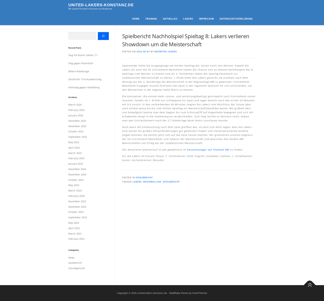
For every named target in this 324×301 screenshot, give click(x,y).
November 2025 (77, 126)
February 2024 (76, 196)
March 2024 (75, 190)
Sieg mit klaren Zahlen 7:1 (83, 55)
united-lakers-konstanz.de (101, 5)
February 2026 (76, 110)
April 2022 (74, 228)
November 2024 (77, 174)
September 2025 (77, 136)
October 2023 (76, 212)
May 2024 (73, 185)
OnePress (174, 293)
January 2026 (75, 115)
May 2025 (73, 142)
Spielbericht (144, 177)
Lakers (188, 19)
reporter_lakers (165, 51)
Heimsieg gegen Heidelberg (84, 87)
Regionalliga (152, 181)
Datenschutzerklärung (236, 19)
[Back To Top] (310, 285)
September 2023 (77, 217)
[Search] (103, 36)
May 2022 (73, 222)
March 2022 (75, 233)
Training (151, 19)
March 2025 (75, 153)
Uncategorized (76, 268)
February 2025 (76, 158)
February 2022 (76, 238)
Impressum (206, 19)
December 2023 (77, 201)
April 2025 (74, 147)
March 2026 (75, 104)
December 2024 (77, 169)
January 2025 (75, 163)
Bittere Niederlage (78, 71)
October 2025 (76, 131)
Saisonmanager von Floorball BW (208, 149)
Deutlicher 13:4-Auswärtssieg (84, 79)
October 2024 (76, 179)
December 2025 (77, 120)
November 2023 (77, 206)
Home (136, 19)
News (71, 257)
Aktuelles (170, 19)
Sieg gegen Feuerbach (80, 63)
